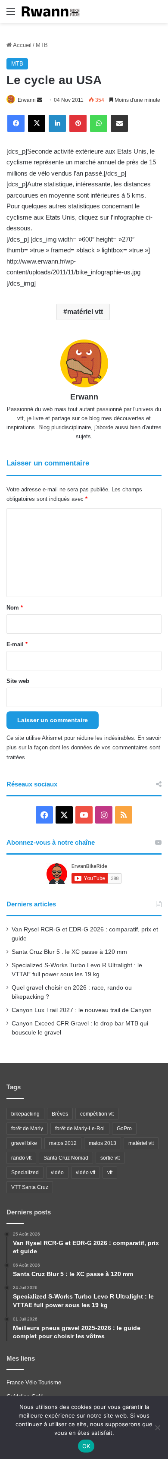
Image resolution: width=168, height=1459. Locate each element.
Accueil (21, 45)
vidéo (57, 1173)
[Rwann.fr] (54, 11)
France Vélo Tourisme (33, 1382)
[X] (36, 123)
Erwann (27, 100)
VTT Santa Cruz (29, 1187)
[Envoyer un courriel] (39, 100)
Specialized (25, 1173)
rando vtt (21, 1158)
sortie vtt (110, 1158)
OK (86, 1446)
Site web (17, 681)
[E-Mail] (119, 123)
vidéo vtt (85, 1173)
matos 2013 (102, 1143)
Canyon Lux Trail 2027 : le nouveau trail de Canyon (82, 1010)
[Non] (157, 1427)
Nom (14, 607)
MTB (42, 45)
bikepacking (25, 1114)
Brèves (60, 1114)
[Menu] (10, 14)
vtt (109, 1173)
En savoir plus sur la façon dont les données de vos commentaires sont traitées (83, 747)
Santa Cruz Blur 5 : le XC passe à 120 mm (69, 952)
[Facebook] (16, 123)
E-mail (17, 644)
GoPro (124, 1129)
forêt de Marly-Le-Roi (80, 1129)
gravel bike (24, 1143)
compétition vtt (97, 1114)
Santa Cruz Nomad (66, 1158)
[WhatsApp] (98, 123)
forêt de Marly (27, 1129)
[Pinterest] (78, 123)
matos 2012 (63, 1143)
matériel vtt (85, 311)
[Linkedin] (57, 123)
